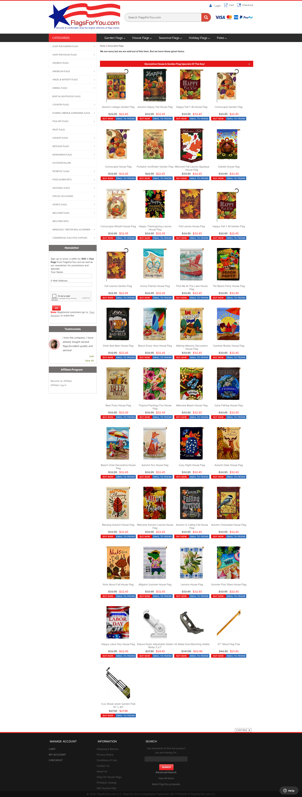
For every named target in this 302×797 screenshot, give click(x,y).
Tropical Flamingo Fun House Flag (155, 407)
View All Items (166, 778)
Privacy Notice (105, 754)
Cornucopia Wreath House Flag (118, 226)
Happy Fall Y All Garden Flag (229, 226)
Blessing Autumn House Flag (118, 524)
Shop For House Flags (109, 776)
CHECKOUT (56, 760)
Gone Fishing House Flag (229, 405)
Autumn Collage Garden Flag (118, 106)
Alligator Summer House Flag (155, 584)
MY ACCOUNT (57, 754)
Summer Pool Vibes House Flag (228, 584)
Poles (220, 38)
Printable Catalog (106, 782)
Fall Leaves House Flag (192, 226)
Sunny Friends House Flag (155, 285)
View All (89, 360)
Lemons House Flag (192, 584)
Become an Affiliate (61, 381)
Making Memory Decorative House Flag (192, 347)
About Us (102, 771)
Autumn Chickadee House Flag (228, 524)
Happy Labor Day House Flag (118, 644)
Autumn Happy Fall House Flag (155, 106)
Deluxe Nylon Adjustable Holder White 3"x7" (155, 646)
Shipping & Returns (107, 748)
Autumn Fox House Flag (155, 465)
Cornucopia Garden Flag (229, 106)
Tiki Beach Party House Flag (229, 285)
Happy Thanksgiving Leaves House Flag (155, 228)
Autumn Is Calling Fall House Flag (192, 526)
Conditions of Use (107, 760)
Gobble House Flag (229, 166)
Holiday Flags (198, 38)
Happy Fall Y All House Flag (191, 106)
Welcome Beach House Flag (192, 405)
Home (103, 46)
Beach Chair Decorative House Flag (118, 467)
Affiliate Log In (58, 385)
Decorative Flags (116, 46)
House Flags (140, 38)
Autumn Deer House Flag (229, 465)
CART (52, 748)
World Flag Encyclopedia (166, 784)
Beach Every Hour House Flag (155, 345)
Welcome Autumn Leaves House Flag (155, 526)
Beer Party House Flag (118, 405)
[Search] (206, 17)
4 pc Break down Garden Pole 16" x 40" (118, 705)
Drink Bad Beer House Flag (118, 345)
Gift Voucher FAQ (106, 788)
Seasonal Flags (169, 38)
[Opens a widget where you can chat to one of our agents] (289, 790)
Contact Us (103, 765)
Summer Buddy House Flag (228, 345)
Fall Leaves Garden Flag (118, 285)
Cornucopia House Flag (118, 166)
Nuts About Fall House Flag (118, 584)
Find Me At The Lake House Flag (192, 287)
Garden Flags (113, 38)
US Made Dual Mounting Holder (192, 644)
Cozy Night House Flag (192, 465)
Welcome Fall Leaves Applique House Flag (192, 168)
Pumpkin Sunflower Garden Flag (155, 166)
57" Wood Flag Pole (229, 644)
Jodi (91, 356)
